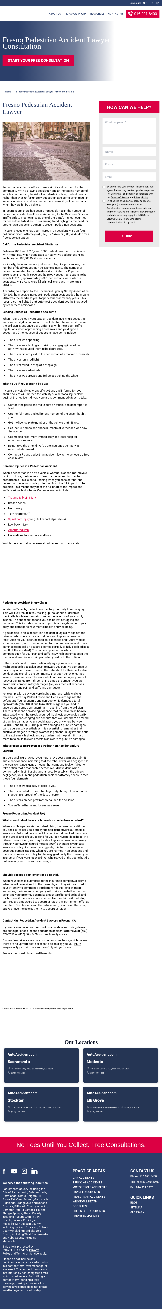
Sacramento (19, 1061)
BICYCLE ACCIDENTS (86, 1191)
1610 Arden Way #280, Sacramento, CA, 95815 (32, 1069)
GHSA (7, 294)
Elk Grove (95, 1100)
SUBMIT (129, 236)
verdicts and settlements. (35, 953)
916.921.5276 (144, 1187)
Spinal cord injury (19, 519)
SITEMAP (136, 1207)
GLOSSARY (137, 1212)
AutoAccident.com (22, 1055)
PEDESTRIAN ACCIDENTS (89, 1196)
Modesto (95, 1061)
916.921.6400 (145, 14)
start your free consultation (38, 60)
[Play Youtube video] (46, 575)
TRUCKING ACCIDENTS (87, 1182)
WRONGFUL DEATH (85, 1201)
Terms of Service (27, 1253)
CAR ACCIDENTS (83, 1177)
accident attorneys (24, 234)
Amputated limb (18, 530)
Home (8, 91)
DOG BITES (80, 1206)
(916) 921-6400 (18, 1073)
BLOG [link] (133, 1202)
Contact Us (116, 13)
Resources (97, 13)
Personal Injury (76, 13)
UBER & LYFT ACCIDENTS (89, 1210)
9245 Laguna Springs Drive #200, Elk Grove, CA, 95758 (114, 1107)
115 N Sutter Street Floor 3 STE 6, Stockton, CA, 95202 (36, 1107)
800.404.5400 (150, 1181)
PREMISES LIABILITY (86, 1215)
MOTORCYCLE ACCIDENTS (90, 1187)
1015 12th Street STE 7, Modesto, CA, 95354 (110, 1069)
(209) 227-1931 (97, 1073)
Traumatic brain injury (22, 497)
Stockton (16, 1100)
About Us (55, 13)
